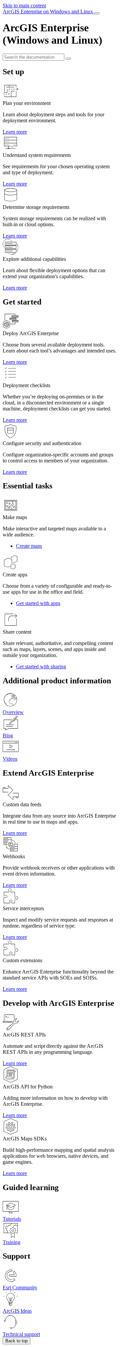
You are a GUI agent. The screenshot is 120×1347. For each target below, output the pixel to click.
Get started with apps (38, 603)
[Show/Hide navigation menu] (97, 13)
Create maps (29, 546)
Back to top (16, 1340)
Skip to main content (24, 5)
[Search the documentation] (68, 59)
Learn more (15, 132)
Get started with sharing (41, 666)
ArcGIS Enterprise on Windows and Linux (48, 11)
